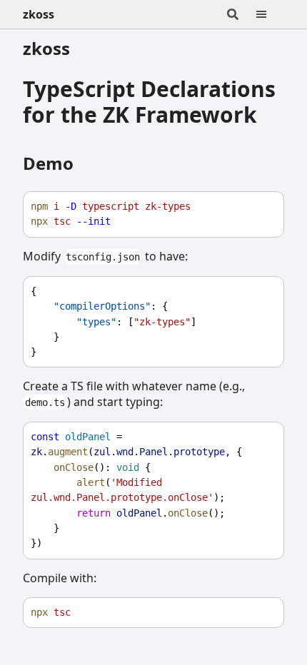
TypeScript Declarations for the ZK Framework (149, 101)
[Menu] (270, 14)
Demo (48, 163)
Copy (260, 206)
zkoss (38, 14)
